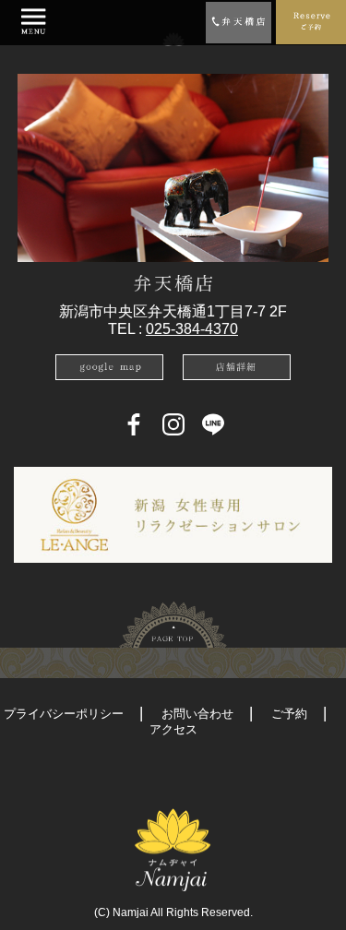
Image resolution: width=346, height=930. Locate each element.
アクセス (173, 729)
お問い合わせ (197, 714)
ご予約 (289, 714)
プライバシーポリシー (64, 714)
